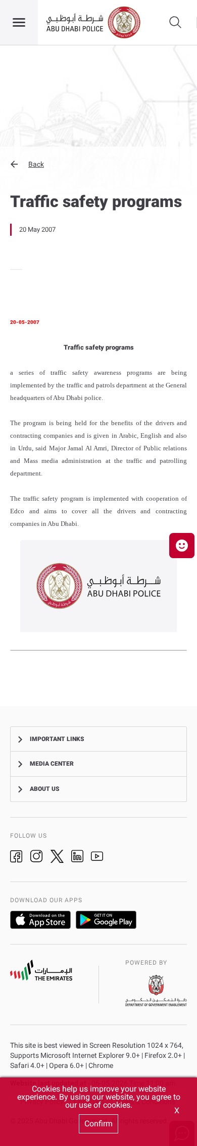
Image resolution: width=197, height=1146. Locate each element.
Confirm (98, 1123)
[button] (98, 164)
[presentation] (13, 269)
